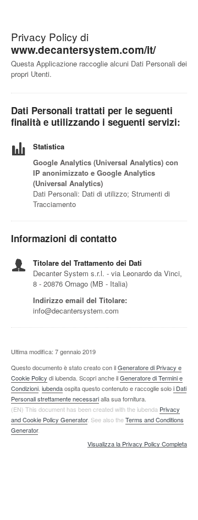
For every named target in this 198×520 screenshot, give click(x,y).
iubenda (52, 388)
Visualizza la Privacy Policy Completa (137, 444)
